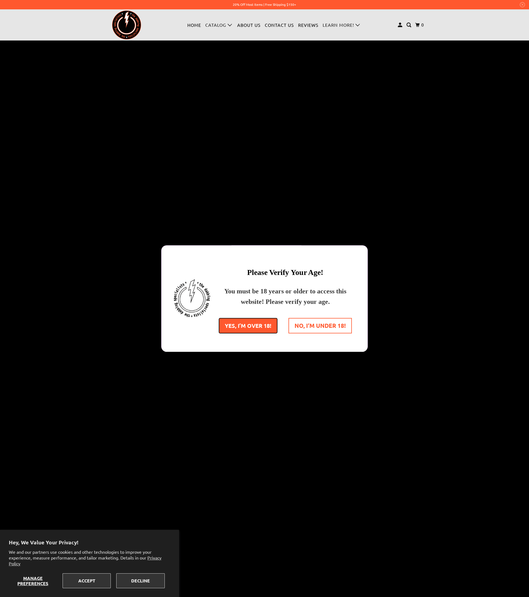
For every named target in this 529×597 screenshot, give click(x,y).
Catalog (216, 25)
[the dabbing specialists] (127, 24)
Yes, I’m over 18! (248, 325)
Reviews (308, 25)
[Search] (409, 25)
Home (194, 25)
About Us (249, 25)
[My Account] (400, 25)
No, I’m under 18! (320, 325)
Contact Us (279, 25)
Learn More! (339, 25)
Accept (86, 581)
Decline (140, 581)
